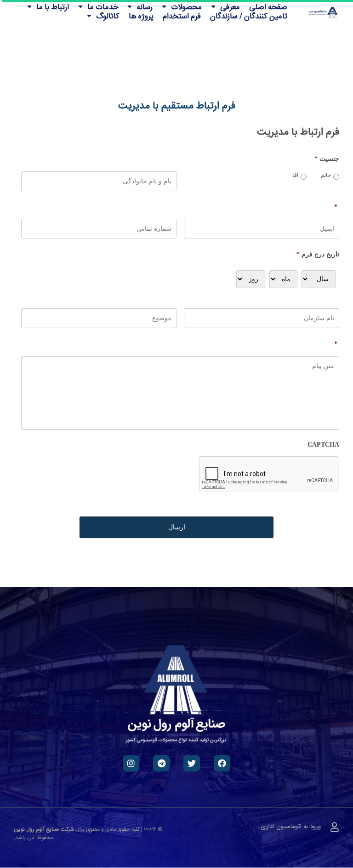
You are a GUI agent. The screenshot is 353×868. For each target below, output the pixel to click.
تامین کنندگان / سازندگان (248, 15)
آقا (295, 175)
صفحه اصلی (268, 6)
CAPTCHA (323, 444)
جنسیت (326, 158)
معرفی (230, 6)
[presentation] (269, 474)
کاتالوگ (108, 15)
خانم (326, 175)
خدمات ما (102, 6)
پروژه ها (141, 15)
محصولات (186, 6)
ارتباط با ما (52, 6)
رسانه (145, 6)
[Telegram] (161, 763)
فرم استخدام (182, 15)
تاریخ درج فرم (317, 254)
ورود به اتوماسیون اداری (291, 827)
